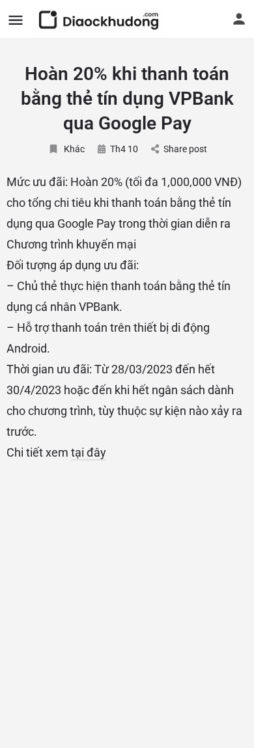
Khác (74, 149)
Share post (185, 149)
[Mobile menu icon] (16, 20)
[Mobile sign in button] (239, 18)
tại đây (88, 452)
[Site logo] (100, 20)
